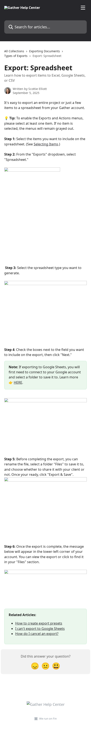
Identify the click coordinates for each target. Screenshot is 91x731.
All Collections (14, 51)
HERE (18, 382)
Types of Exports (16, 56)
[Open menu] (83, 7)
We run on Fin (48, 718)
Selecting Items (46, 144)
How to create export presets (38, 623)
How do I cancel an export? (36, 633)
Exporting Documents (44, 51)
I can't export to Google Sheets (40, 628)
